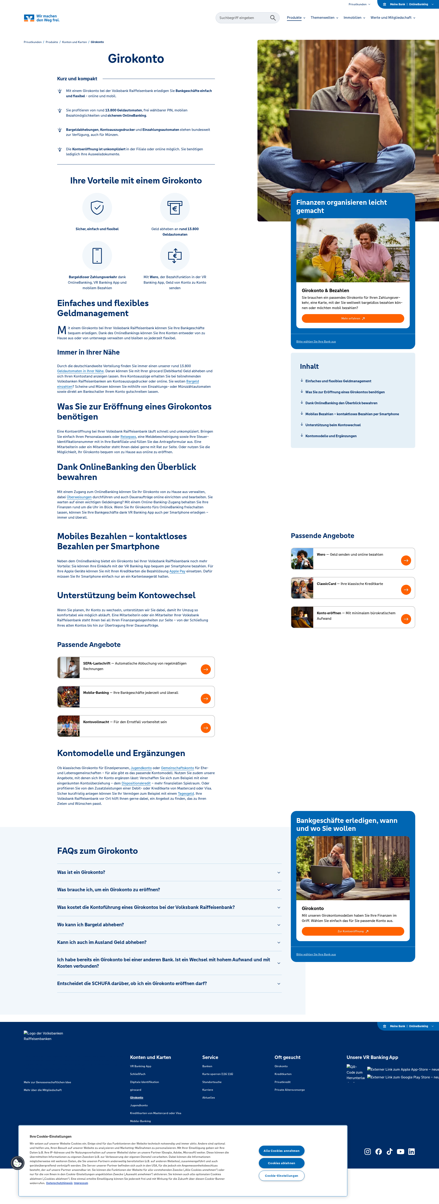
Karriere (207, 1090)
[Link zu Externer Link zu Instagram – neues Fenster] (367, 1151)
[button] (353, 318)
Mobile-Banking (140, 1121)
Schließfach (137, 1074)
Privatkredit (283, 1082)
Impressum (81, 1183)
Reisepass (128, 436)
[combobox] (244, 18)
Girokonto (136, 1097)
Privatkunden (358, 4)
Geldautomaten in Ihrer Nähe (80, 371)
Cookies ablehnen (281, 1163)
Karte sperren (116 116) (217, 1074)
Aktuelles (208, 1097)
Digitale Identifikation (144, 1082)
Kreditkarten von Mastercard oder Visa (155, 1113)
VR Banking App (140, 1066)
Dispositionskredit (136, 783)
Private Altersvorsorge (290, 1090)
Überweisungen (79, 497)
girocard (135, 1090)
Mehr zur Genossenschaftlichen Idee (47, 1082)
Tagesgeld (186, 793)
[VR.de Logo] (48, 17)
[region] (183, 1161)
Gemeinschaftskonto (177, 768)
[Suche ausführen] (273, 18)
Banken (207, 1066)
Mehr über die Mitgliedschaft (43, 1090)
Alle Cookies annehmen (282, 1151)
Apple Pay (177, 571)
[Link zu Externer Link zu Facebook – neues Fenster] (378, 1151)
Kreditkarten (283, 1074)
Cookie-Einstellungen (281, 1176)
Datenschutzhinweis (59, 1183)
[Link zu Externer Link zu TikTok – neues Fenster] (389, 1151)
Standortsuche (212, 1082)
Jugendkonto (141, 768)
